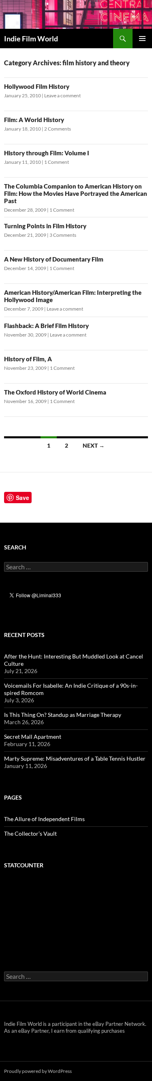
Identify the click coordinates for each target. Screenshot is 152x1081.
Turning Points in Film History (45, 225)
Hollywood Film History (36, 86)
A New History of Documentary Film (53, 259)
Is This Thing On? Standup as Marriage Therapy (62, 714)
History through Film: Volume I (46, 153)
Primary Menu (142, 38)
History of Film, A (28, 358)
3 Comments (62, 235)
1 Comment (56, 162)
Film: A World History (34, 119)
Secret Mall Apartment (32, 736)
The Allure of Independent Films (44, 818)
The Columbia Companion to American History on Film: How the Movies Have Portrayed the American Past (75, 193)
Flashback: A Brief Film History (46, 325)
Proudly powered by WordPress (38, 1071)
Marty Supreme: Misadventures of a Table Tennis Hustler (75, 758)
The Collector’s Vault (30, 833)
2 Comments (57, 129)
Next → (94, 445)
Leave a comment (62, 95)
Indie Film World (31, 38)
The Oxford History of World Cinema (55, 392)
